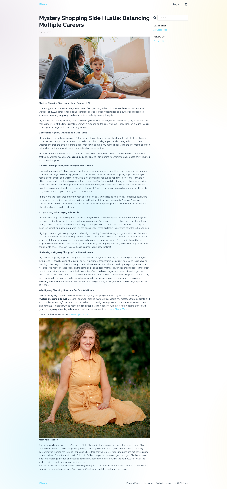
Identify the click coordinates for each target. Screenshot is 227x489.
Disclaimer (148, 483)
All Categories (160, 29)
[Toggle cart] (186, 4)
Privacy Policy (133, 483)
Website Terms (163, 483)
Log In (176, 4)
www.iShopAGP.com (119, 309)
